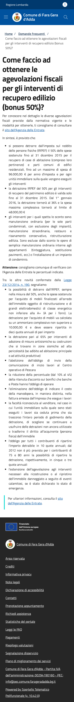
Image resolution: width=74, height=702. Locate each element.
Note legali (13, 582)
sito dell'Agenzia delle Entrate (24, 130)
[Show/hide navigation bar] (5, 17)
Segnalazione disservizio (22, 653)
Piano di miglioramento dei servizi (28, 661)
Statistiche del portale (20, 621)
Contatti (11, 597)
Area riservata (15, 558)
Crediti (10, 566)
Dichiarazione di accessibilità (25, 590)
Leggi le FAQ (14, 629)
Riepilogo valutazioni (19, 645)
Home (9, 33)
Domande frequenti (32, 33)
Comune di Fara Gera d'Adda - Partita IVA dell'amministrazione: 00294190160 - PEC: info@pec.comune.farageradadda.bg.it (34, 675)
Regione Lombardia (17, 5)
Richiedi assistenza (18, 613)
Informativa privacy (19, 574)
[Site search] (65, 17)
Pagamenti (13, 637)
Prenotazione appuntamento (25, 605)
